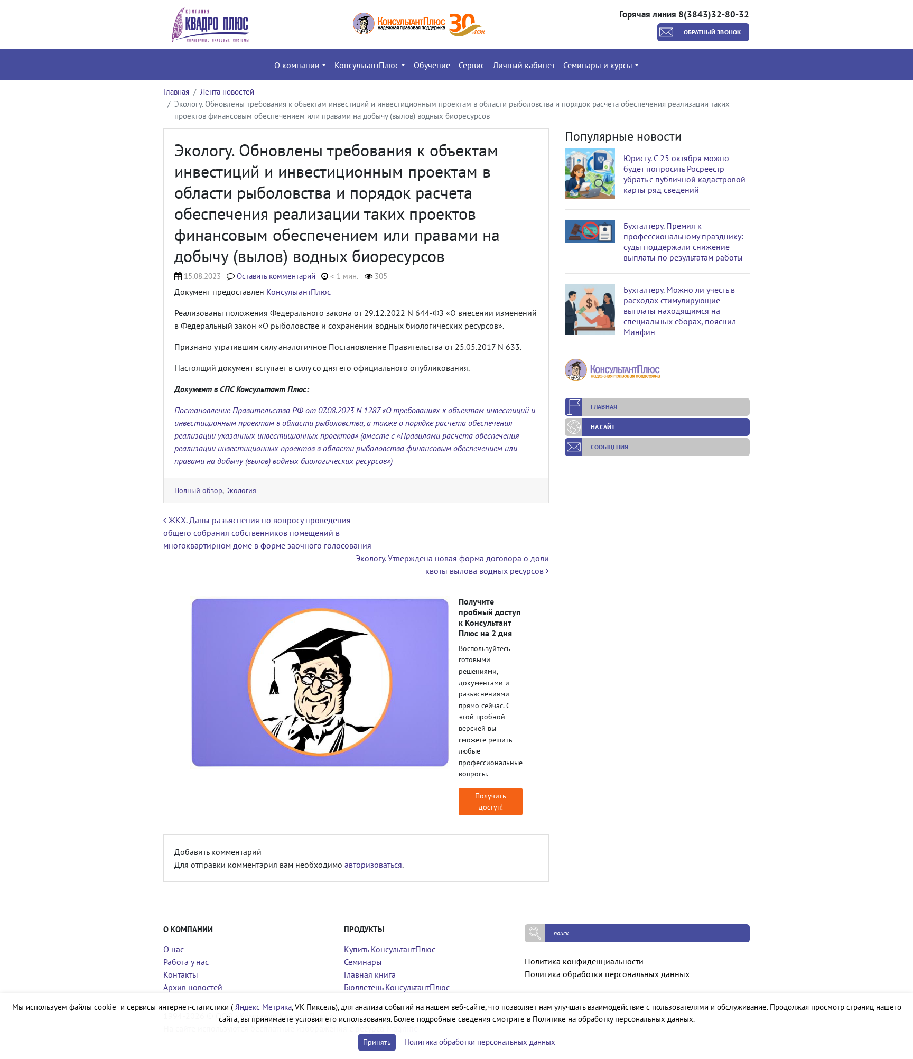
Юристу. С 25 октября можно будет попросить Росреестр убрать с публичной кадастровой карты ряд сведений (684, 174)
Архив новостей (192, 987)
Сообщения (609, 447)
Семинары (363, 961)
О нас (173, 949)
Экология (241, 490)
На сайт (603, 427)
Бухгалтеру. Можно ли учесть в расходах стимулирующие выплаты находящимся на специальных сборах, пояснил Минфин (679, 310)
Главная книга (370, 974)
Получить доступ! (490, 801)
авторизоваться (373, 864)
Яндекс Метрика (263, 1007)
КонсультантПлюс (298, 291)
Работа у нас (186, 961)
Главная (176, 92)
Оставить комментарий (276, 276)
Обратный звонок (712, 32)
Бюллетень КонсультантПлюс (397, 987)
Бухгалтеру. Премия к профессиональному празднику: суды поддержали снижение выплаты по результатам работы (683, 241)
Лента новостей (227, 92)
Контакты (180, 974)
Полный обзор (198, 490)
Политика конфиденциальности (584, 961)
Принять (377, 1042)
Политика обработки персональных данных (607, 974)
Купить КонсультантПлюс (389, 949)
